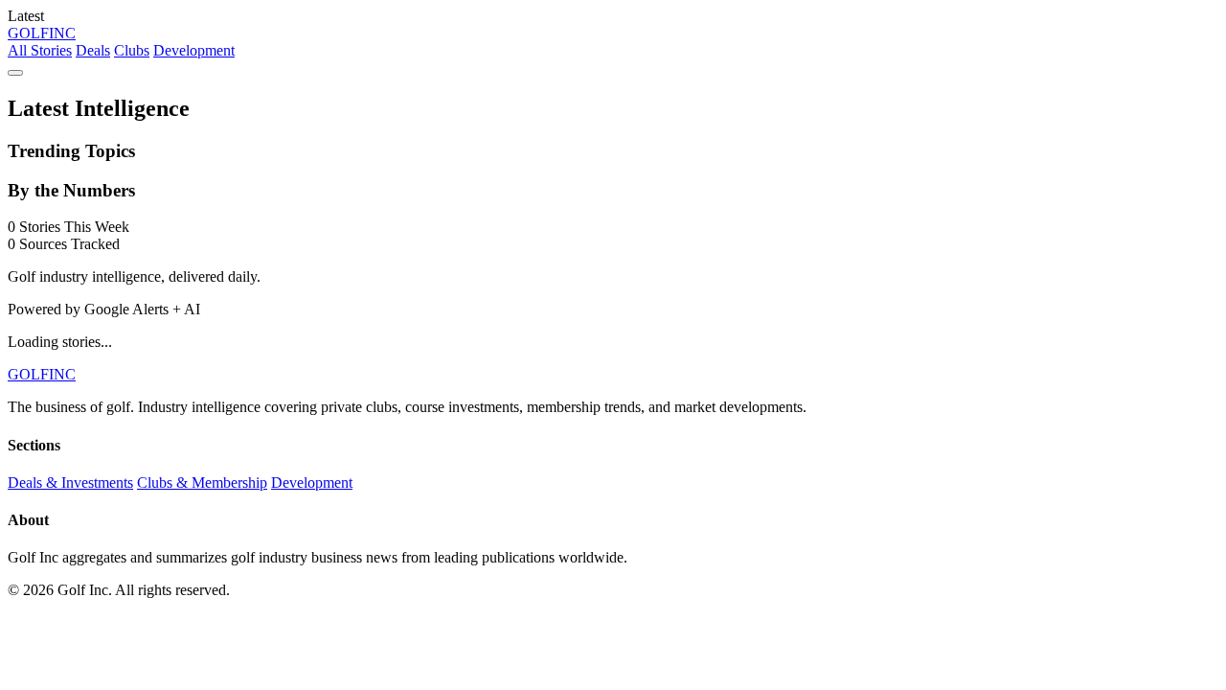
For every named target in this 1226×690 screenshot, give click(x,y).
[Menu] (15, 73)
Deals (93, 50)
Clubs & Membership (202, 482)
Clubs (131, 50)
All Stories (40, 50)
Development (194, 50)
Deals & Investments (70, 482)
